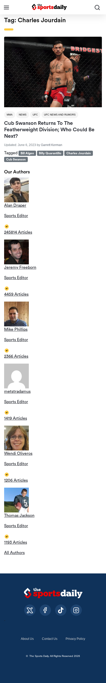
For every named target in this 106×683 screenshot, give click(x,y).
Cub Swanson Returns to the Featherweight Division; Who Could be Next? (49, 130)
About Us (27, 639)
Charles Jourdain (78, 153)
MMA (10, 114)
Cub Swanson (16, 159)
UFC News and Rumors (60, 114)
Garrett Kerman (51, 145)
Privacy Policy (75, 639)
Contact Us (49, 639)
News (22, 114)
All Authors (14, 553)
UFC (35, 114)
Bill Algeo (27, 153)
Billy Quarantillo (50, 153)
